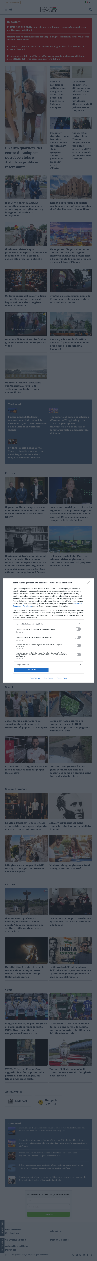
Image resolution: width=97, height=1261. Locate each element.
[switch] (78, 629)
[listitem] (48, 624)
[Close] (89, 583)
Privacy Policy (62, 678)
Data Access (48, 678)
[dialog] (48, 630)
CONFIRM (31, 670)
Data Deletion (35, 678)
